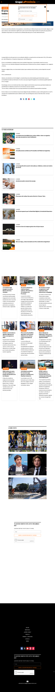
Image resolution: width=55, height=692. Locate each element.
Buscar (27, 627)
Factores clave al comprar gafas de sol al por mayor (30, 226)
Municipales (6, 285)
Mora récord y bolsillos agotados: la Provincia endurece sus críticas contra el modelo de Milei (27, 336)
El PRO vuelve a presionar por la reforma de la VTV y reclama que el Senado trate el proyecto (45, 374)
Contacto (27, 634)
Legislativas (43, 368)
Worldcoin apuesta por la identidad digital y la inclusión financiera (34, 211)
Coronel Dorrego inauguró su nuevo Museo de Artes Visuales (8, 290)
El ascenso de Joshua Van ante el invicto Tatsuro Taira (30, 196)
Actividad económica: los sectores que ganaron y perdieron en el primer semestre (27, 374)
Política (23, 285)
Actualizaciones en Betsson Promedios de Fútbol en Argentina (33, 150)
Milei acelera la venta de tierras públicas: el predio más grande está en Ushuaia (9, 374)
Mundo (27, 641)
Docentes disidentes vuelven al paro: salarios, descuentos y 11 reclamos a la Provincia (27, 291)
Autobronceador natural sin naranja (25, 181)
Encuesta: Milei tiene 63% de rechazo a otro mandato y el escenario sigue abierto (21, 472)
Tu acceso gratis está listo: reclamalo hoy (26, 525)
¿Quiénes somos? (27, 632)
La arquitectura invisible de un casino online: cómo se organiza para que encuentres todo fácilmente (33, 136)
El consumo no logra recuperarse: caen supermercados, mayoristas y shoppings (45, 290)
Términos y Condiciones (27, 636)
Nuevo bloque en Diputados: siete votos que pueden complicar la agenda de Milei (45, 335)
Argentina (5, 368)
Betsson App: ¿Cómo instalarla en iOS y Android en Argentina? (33, 241)
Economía (42, 285)
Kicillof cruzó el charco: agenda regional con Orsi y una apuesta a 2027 (9, 335)
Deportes (27, 639)
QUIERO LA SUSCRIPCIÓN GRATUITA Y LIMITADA (27, 535)
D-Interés (5, 8)
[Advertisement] (28, 42)
